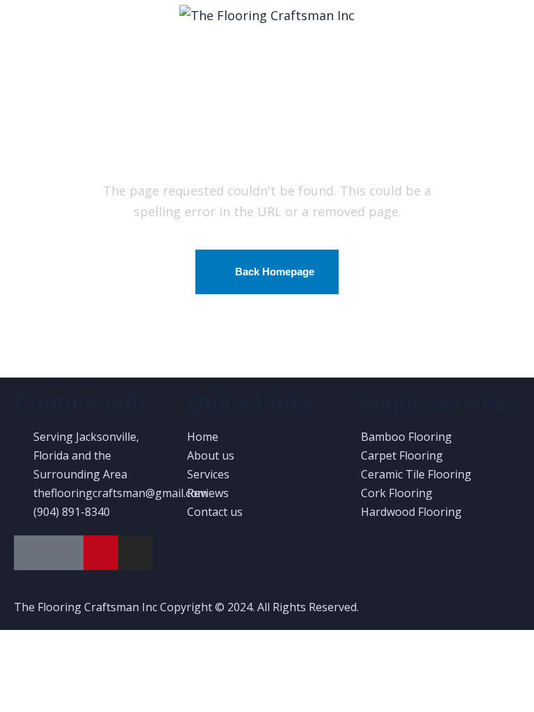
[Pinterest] (100, 552)
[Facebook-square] (66, 552)
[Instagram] (135, 552)
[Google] (31, 552)
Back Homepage (274, 271)
